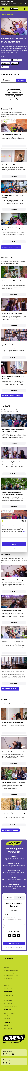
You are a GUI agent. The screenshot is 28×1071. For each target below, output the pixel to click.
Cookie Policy (7, 1018)
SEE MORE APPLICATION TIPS (11, 395)
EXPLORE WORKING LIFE (9, 830)
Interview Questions (14, 89)
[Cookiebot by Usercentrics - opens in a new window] (20, 521)
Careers (5, 1031)
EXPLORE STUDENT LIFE (9, 689)
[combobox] (8, 80)
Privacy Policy (7, 1016)
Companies (6, 967)
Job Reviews (7, 964)
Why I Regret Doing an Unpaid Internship (13, 813)
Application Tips (14, 99)
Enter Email (6, 914)
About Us (6, 1025)
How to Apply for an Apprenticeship (12, 313)
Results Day (9, 96)
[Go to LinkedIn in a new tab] (3, 1054)
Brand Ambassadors (8, 1003)
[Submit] (2, 80)
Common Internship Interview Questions (13, 462)
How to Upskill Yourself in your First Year (13, 672)
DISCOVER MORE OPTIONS (10, 247)
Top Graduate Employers (9, 973)
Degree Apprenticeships (14, 92)
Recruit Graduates (8, 1000)
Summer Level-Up (8, 978)
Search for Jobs (7, 962)
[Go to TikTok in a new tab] (9, 1054)
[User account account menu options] (25, 9)
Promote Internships (8, 995)
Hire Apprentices (8, 998)
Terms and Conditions (9, 1013)
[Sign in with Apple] (18, 935)
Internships (19, 96)
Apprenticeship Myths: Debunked (11, 134)
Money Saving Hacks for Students (11, 610)
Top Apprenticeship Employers (11, 970)
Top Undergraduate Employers (11, 975)
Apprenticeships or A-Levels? (10, 165)
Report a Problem (8, 988)
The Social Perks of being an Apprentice (13, 782)
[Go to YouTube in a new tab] (13, 1054)
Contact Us (6, 985)
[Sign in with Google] (9, 935)
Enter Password (7, 923)
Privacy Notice (19, 947)
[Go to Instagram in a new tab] (6, 1054)
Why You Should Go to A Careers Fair (12, 641)
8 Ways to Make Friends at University (12, 580)
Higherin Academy (8, 1028)
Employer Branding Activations (11, 1006)
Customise (13, 548)
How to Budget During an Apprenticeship (13, 752)
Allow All (14, 544)
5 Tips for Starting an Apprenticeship (12, 723)
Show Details (20, 539)
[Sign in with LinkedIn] (14, 935)
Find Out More (13, 146)
